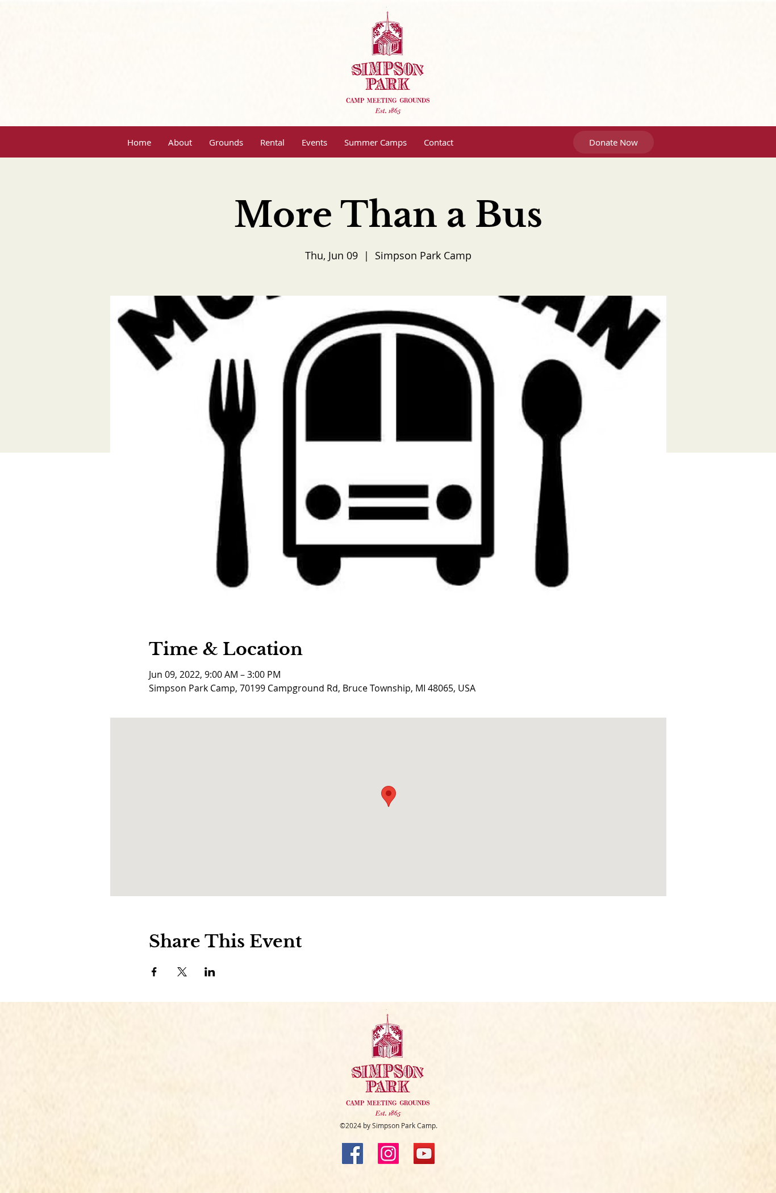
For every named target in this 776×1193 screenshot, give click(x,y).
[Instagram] (388, 1153)
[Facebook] (352, 1153)
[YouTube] (424, 1153)
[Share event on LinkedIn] (210, 971)
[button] (180, 142)
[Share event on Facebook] (154, 971)
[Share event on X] (182, 971)
